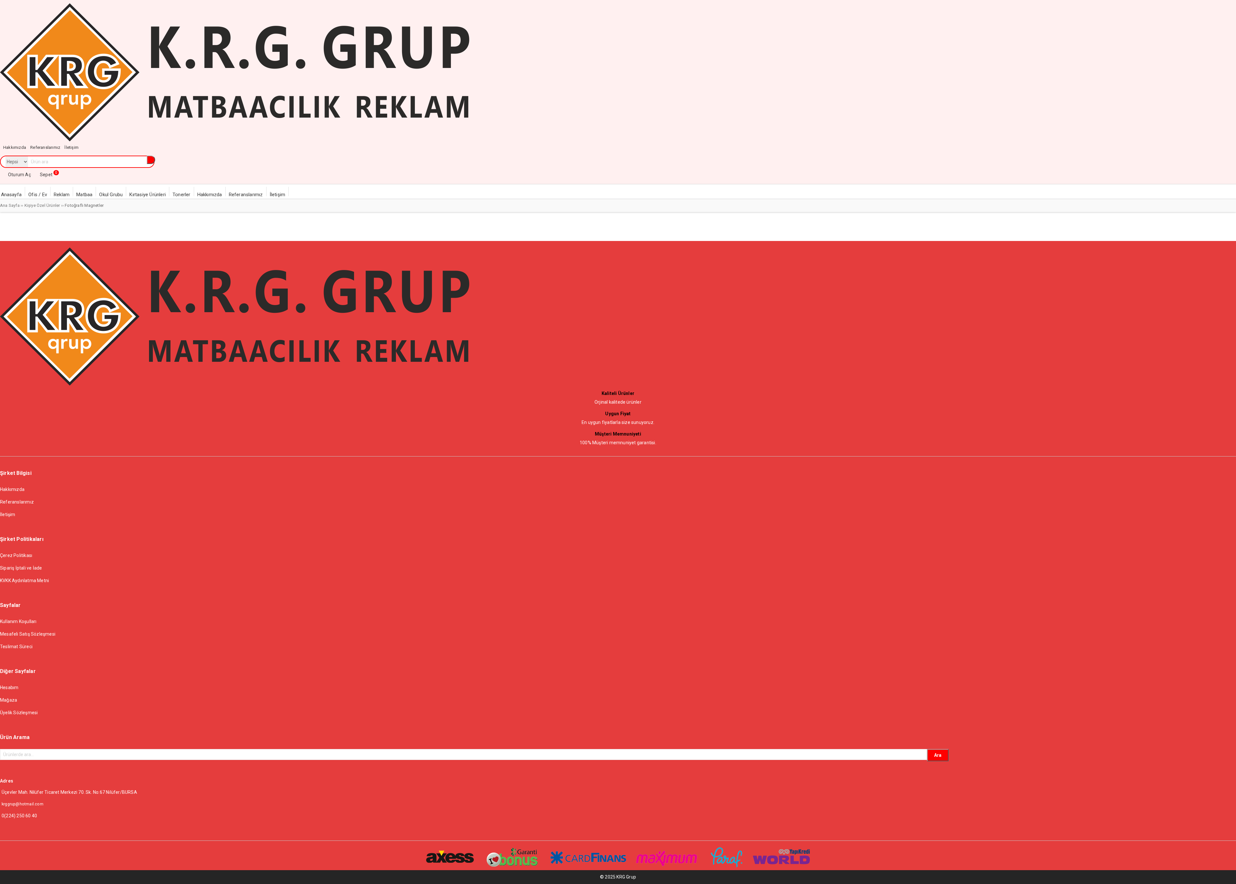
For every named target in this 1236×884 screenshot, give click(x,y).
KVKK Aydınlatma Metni (24, 580)
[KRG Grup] (234, 139)
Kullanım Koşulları (18, 621)
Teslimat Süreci (16, 646)
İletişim (7, 514)
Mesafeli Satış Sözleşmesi (27, 634)
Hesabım (9, 687)
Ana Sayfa (10, 205)
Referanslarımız (17, 501)
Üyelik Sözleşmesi (19, 712)
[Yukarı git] (1224, 872)
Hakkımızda (12, 489)
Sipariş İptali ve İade (21, 568)
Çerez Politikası (16, 555)
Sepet (48, 174)
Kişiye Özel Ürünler (42, 205)
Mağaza (8, 700)
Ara (937, 755)
